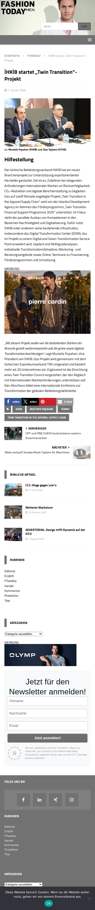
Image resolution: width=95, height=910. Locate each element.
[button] (13, 402)
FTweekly (10, 580)
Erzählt (9, 576)
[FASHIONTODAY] (47, 32)
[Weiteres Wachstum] (13, 516)
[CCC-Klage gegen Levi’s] (13, 494)
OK (49, 903)
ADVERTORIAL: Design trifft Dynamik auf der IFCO (55, 531)
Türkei (65, 409)
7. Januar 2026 (17, 90)
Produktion (11, 595)
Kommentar (12, 590)
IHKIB (19, 409)
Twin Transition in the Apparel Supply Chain (37, 417)
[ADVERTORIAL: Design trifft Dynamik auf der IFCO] (13, 538)
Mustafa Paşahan (41, 409)
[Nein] (89, 898)
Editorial (9, 571)
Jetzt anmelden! (47, 738)
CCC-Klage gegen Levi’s (41, 485)
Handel (8, 585)
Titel (7, 600)
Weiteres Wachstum (39, 507)
